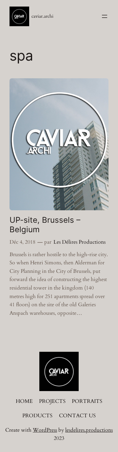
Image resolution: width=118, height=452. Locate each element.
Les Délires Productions (79, 242)
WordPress (45, 430)
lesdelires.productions (89, 430)
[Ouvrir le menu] (104, 16)
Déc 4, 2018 (22, 242)
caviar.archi (42, 16)
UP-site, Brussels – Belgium (45, 224)
